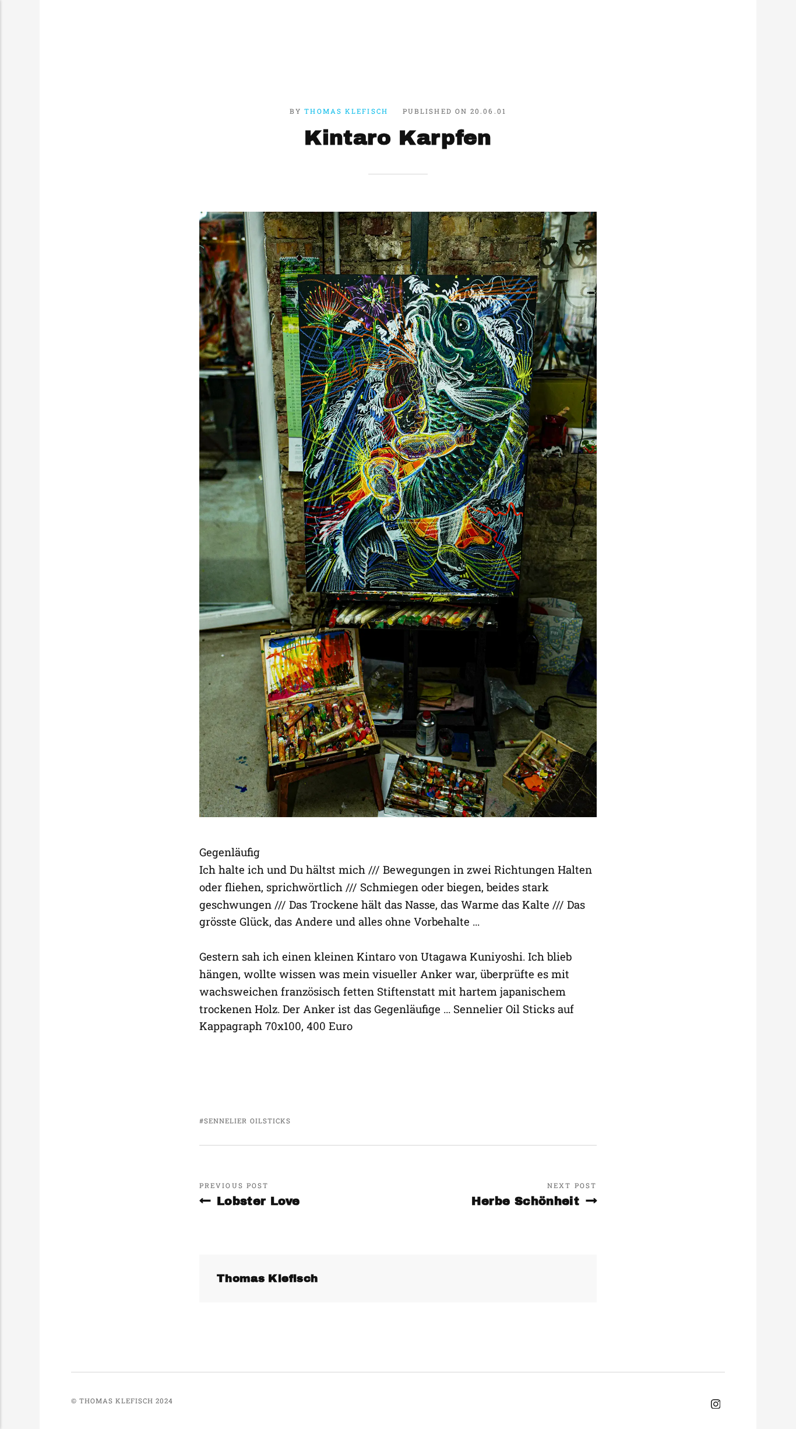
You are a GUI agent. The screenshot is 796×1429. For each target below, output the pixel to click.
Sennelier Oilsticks (247, 1120)
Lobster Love (258, 1201)
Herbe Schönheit (525, 1201)
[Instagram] (715, 1404)
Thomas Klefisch (346, 111)
